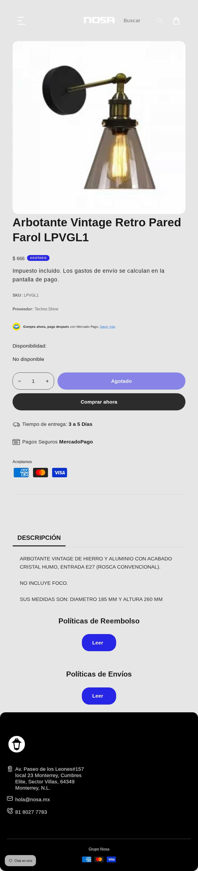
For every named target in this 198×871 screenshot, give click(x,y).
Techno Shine (46, 309)
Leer (97, 642)
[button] (21, 21)
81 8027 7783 (31, 812)
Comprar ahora (99, 402)
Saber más (107, 326)
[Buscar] (160, 20)
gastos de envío (96, 271)
